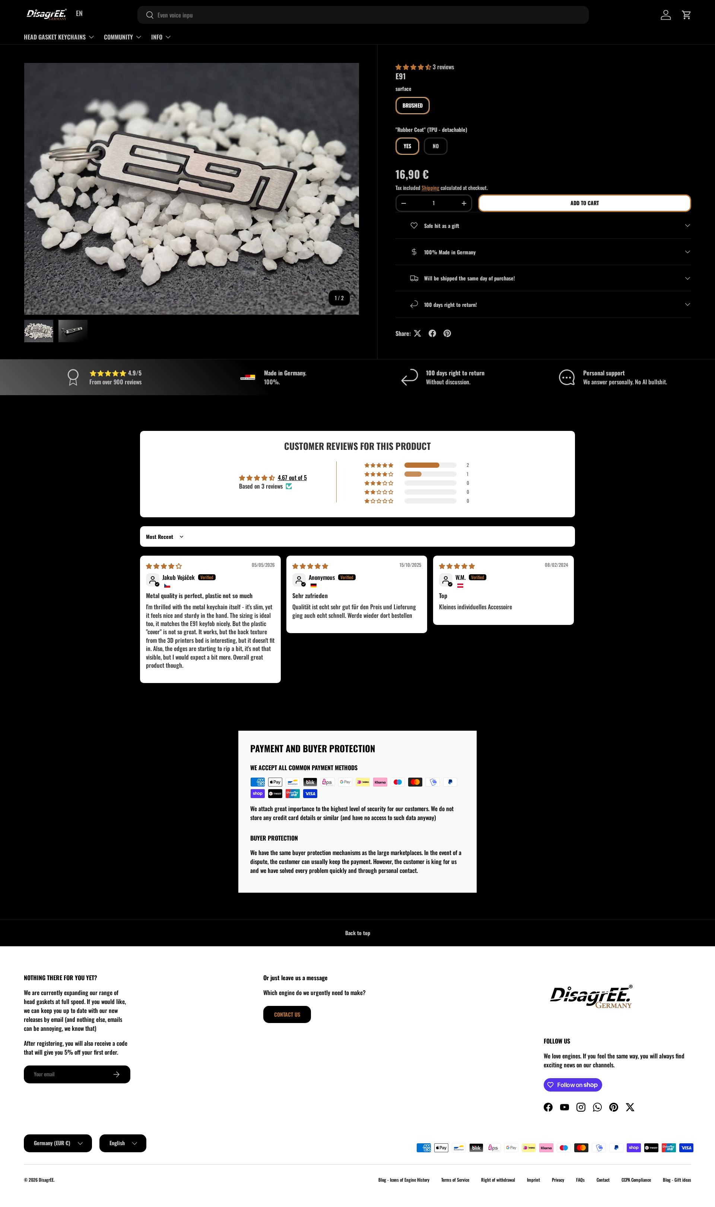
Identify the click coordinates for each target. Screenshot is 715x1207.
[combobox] (363, 15)
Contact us (287, 1014)
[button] (687, 15)
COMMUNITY (118, 36)
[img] (164, 565)
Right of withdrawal (498, 1179)
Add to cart (585, 203)
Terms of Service (455, 1179)
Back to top (357, 933)
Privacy (558, 1179)
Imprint (533, 1179)
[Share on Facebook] (432, 333)
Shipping (430, 187)
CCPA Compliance (636, 1179)
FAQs (580, 1179)
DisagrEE (46, 1179)
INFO (156, 36)
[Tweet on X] (417, 333)
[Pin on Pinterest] (447, 333)
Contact (603, 1179)
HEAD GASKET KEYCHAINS (55, 36)
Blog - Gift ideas (677, 1179)
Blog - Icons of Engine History (403, 1179)
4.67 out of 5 (292, 477)
